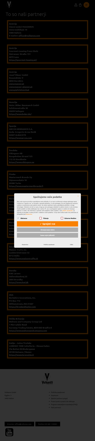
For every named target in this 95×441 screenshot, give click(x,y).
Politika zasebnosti (49, 244)
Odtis (71, 244)
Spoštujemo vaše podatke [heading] (47, 197)
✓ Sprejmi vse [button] (47, 223)
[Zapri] (78, 196)
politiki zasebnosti (67, 210)
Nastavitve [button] (29, 214)
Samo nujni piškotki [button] (47, 235)
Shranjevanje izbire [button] (48, 230)
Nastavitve (25, 244)
